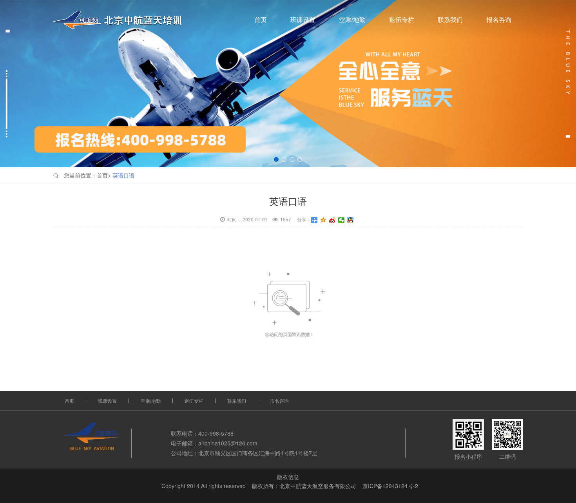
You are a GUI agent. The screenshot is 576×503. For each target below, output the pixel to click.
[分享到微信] (341, 220)
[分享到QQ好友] (350, 220)
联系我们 (450, 19)
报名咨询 (498, 19)
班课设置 (302, 19)
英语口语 (123, 175)
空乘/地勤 (352, 19)
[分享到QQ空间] (323, 220)
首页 (260, 19)
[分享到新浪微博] (332, 220)
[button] (276, 159)
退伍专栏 (401, 19)
